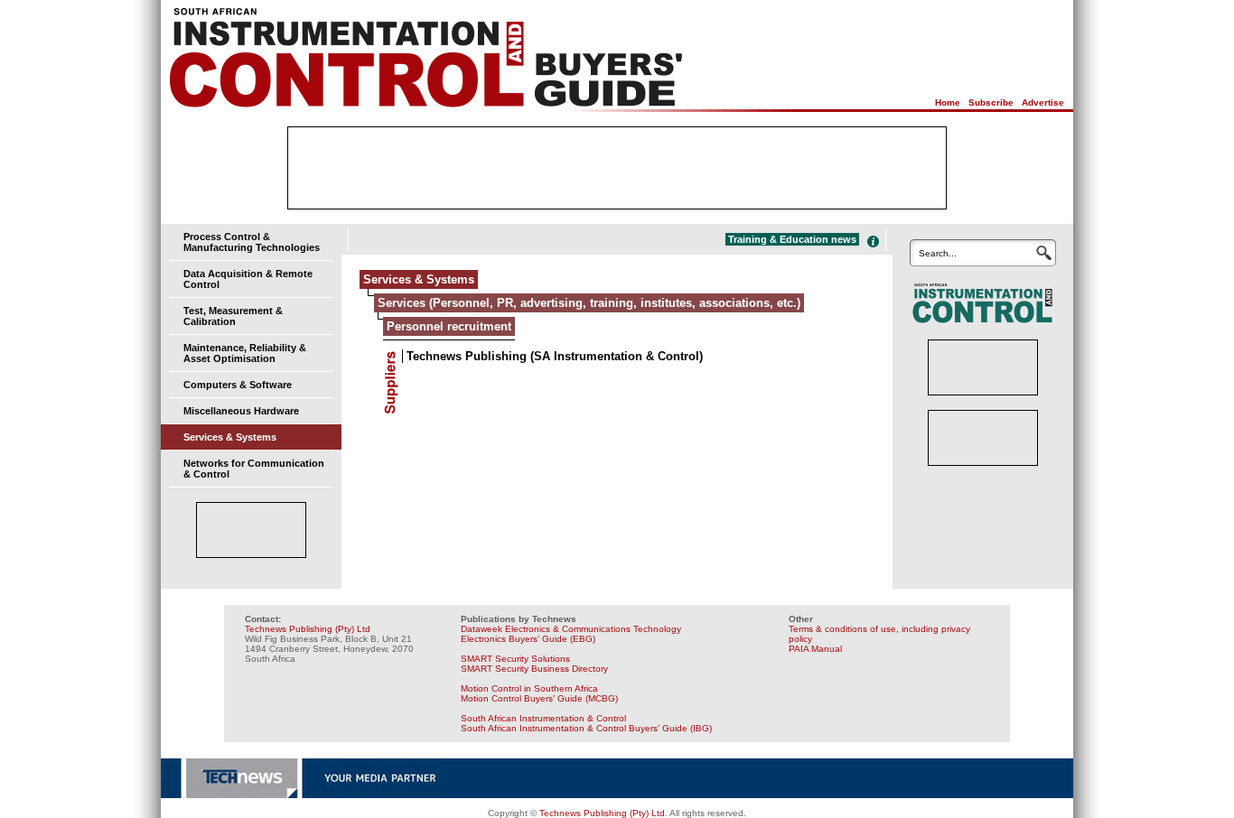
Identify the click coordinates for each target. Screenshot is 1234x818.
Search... (938, 253)
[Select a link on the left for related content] (873, 241)
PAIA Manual (815, 649)
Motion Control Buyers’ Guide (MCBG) (539, 698)
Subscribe (991, 102)
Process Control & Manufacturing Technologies (251, 242)
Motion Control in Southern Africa (529, 688)
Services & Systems (229, 437)
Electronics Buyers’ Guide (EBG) (528, 639)
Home (947, 102)
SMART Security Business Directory (534, 669)
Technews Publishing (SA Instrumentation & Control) (555, 356)
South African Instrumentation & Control (543, 718)
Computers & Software (237, 384)
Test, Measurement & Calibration (233, 316)
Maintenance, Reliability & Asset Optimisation (244, 353)
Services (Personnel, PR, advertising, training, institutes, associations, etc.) (589, 303)
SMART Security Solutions (515, 659)
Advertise (1043, 102)
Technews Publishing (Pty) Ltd (307, 629)
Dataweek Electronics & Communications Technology (571, 629)
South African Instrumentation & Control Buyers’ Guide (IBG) (586, 728)
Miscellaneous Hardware (241, 410)
